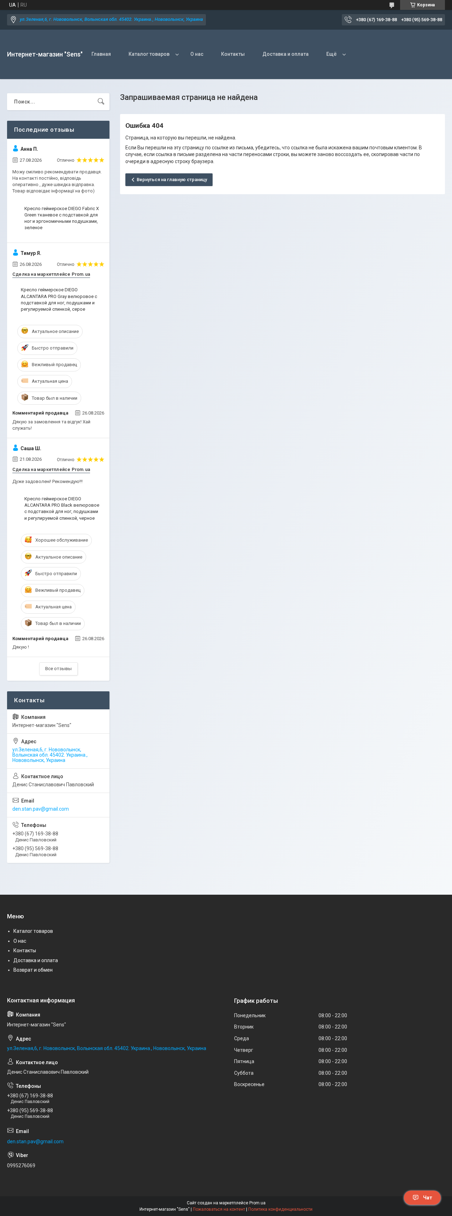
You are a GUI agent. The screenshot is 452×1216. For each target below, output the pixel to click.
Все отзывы (58, 668)
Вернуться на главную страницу (172, 179)
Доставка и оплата (285, 54)
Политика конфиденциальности (280, 1209)
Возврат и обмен (33, 970)
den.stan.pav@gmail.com (40, 809)
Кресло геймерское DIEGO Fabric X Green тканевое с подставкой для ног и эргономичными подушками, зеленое (61, 218)
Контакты (233, 54)
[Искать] (101, 101)
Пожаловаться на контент (219, 1209)
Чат (427, 1197)
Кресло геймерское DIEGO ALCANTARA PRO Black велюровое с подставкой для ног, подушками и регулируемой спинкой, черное (61, 508)
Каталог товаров (149, 54)
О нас (196, 54)
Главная (101, 54)
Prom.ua (257, 1202)
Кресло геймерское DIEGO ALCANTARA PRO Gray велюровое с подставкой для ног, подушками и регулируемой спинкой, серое (59, 299)
